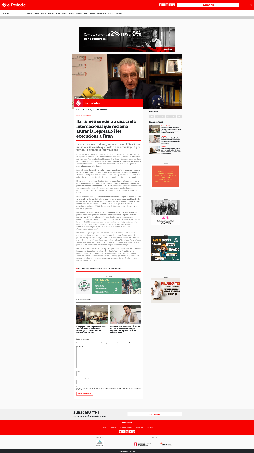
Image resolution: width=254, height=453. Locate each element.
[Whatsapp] (173, 4)
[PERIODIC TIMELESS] (165, 224)
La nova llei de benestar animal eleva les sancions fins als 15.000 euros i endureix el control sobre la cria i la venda (171, 150)
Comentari (80, 346)
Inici (3, 18)
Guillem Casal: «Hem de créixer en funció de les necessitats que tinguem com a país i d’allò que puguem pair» (125, 329)
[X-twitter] (163, 4)
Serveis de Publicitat (126, 427)
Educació (64, 13)
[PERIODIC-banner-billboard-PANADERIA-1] (127, 51)
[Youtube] (170, 4)
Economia (43, 13)
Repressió (118, 268)
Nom (78, 371)
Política (29, 13)
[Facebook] (160, 4)
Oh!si (109, 13)
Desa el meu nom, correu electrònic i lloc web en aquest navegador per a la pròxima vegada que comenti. (108, 388)
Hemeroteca (118, 13)
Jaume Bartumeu (108, 268)
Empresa (50, 13)
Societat (36, 13)
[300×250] (165, 188)
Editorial (92, 13)
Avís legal (150, 427)
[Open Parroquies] (10, 13)
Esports (71, 13)
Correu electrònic (82, 379)
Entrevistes (79, 13)
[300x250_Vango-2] (165, 260)
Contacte (113, 427)
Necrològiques (101, 13)
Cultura (57, 13)
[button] (251, 5)
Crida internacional (92, 268)
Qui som (104, 427)
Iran (100, 268)
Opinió (86, 13)
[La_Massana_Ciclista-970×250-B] (108, 294)
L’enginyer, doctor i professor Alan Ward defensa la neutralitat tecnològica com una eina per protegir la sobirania (91, 329)
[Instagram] (166, 4)
